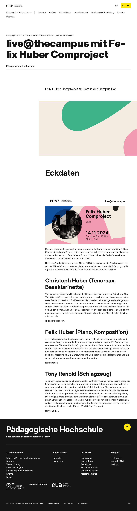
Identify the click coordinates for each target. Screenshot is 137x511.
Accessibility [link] (83, 503)
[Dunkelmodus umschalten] (123, 5)
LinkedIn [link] (57, 458)
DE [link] (116, 6)
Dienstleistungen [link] (14, 467)
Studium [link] (10, 461)
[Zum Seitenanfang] (127, 427)
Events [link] (9, 473)
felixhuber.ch (51, 362)
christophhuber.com (55, 320)
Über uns (10, 17)
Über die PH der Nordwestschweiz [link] (23, 458)
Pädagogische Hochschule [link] (17, 35)
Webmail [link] (115, 464)
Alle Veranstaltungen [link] (65, 35)
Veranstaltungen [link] (47, 35)
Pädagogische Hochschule (17, 12)
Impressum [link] (68, 503)
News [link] (9, 477)
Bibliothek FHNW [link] (89, 467)
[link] (14, 6)
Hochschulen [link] (87, 461)
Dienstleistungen (81, 12)
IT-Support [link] (116, 458)
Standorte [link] (86, 464)
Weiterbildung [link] (13, 464)
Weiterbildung (65, 12)
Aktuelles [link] (34, 35)
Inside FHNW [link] (117, 461)
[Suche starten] (128, 5)
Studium (52, 12)
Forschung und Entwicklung (102, 12)
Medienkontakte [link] (89, 473)
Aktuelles (121, 12)
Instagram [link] (58, 461)
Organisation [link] (87, 458)
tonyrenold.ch (52, 410)
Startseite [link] (42, 12)
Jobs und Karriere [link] (89, 470)
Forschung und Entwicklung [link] (19, 470)
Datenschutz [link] (53, 503)
